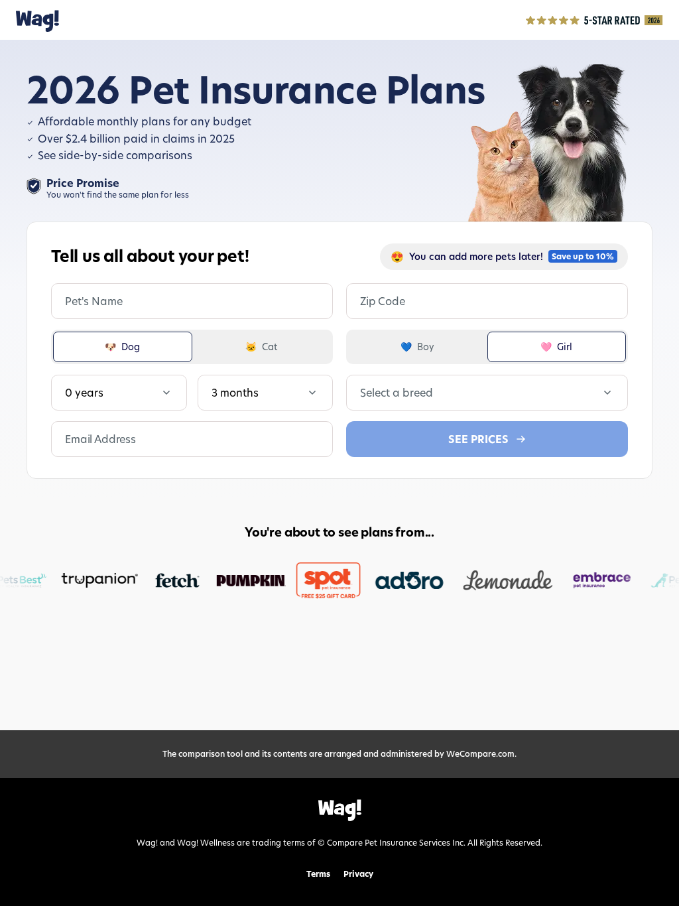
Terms (318, 874)
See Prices (478, 439)
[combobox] (361, 393)
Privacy (358, 874)
